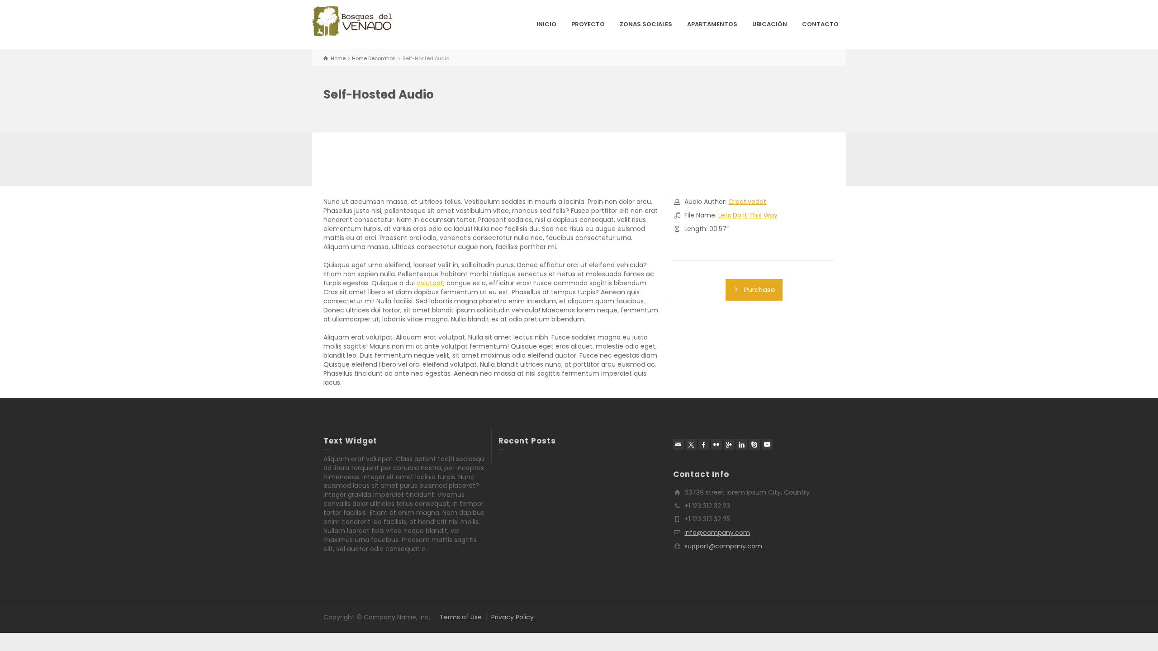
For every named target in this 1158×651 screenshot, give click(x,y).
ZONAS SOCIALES (646, 24)
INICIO (546, 24)
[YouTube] (767, 444)
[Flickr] (716, 444)
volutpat (430, 283)
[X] (691, 444)
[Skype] (754, 444)
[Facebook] (703, 444)
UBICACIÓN (769, 24)
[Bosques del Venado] (353, 21)
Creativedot (747, 201)
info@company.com (717, 532)
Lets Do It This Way (748, 215)
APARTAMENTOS (712, 24)
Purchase (759, 289)
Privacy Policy (512, 617)
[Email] (678, 444)
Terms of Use (461, 617)
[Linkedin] (741, 444)
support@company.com (723, 546)
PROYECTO (588, 24)
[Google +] (729, 444)
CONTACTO (820, 24)
